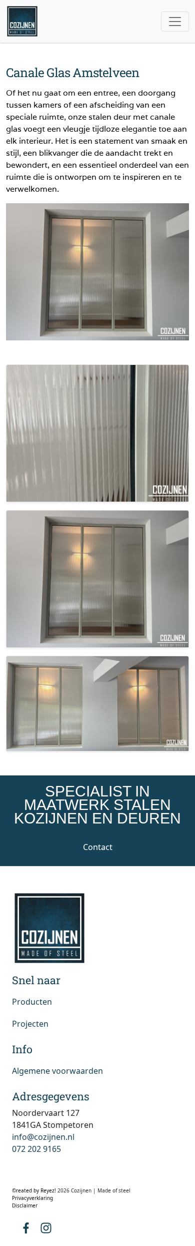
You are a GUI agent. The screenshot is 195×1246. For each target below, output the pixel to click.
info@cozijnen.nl (43, 1136)
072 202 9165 (36, 1148)
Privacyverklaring (32, 1197)
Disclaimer (25, 1205)
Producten (32, 1001)
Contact (97, 847)
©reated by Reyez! (35, 1190)
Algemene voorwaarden (57, 1070)
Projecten (30, 1023)
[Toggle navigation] (175, 22)
